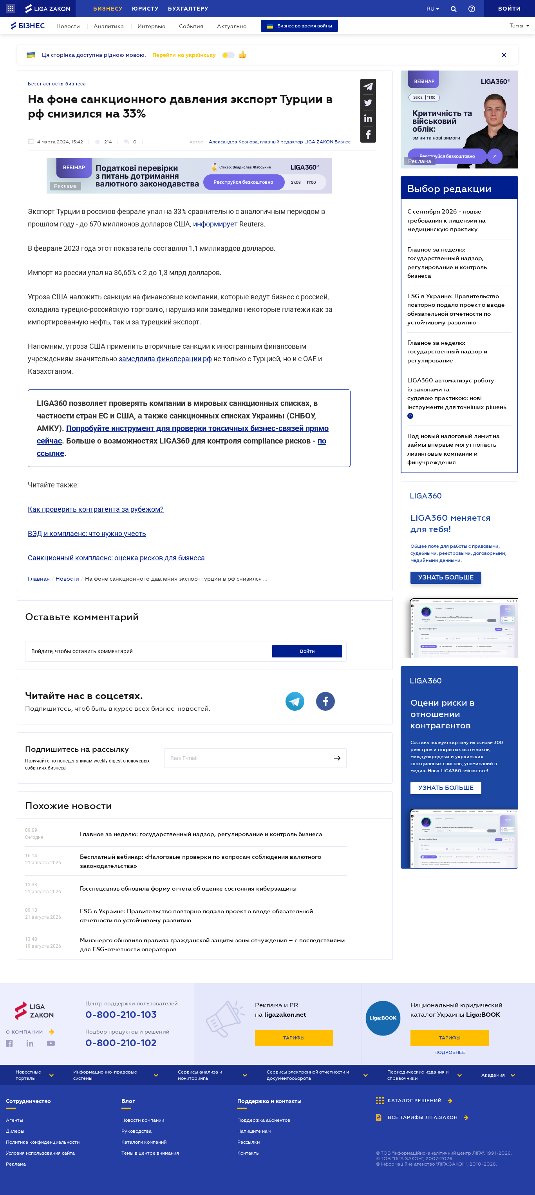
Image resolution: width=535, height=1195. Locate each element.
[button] (10, 8)
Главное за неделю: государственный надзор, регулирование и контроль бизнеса (201, 833)
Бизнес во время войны (304, 26)
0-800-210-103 (121, 1014)
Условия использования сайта (40, 1153)
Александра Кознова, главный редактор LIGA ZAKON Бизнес (280, 142)
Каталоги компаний (143, 1142)
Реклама (16, 1164)
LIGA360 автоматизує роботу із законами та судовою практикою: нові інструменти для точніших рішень (456, 397)
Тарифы (294, 1038)
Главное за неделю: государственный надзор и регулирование (447, 351)
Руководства (136, 1131)
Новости (68, 26)
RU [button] (430, 8)
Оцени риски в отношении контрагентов (442, 714)
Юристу (145, 8)
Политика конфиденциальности (43, 1142)
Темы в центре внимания (150, 1153)
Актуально (232, 26)
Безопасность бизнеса (57, 84)
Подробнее (449, 1052)
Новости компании (142, 1120)
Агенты (14, 1120)
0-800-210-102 (121, 1043)
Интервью (151, 26)
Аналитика (109, 26)
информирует (215, 224)
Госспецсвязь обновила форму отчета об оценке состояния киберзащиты (188, 888)
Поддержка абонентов (263, 1120)
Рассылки (248, 1142)
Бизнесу (108, 8)
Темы (516, 25)
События (191, 26)
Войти (307, 651)
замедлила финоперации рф (165, 359)
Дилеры (15, 1131)
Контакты (248, 1153)
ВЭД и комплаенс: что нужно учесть (87, 533)
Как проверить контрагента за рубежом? (96, 509)
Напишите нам (254, 1131)
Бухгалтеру (188, 8)
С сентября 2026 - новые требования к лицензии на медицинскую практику (446, 220)
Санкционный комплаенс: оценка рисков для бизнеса (116, 558)
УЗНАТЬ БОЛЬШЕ (446, 577)
